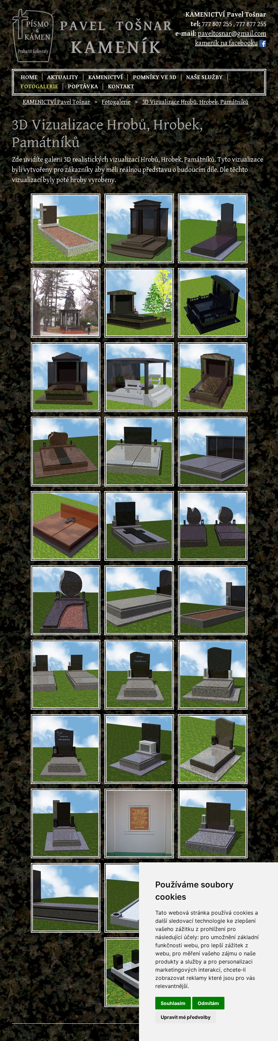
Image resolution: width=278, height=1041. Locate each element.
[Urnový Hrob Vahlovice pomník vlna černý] (212, 675)
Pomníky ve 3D (154, 77)
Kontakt (121, 86)
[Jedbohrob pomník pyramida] (212, 228)
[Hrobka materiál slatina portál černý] (212, 451)
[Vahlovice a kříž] (65, 228)
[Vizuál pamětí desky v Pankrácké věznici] (139, 823)
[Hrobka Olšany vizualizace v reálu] (65, 303)
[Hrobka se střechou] (139, 377)
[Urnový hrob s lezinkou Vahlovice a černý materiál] (65, 823)
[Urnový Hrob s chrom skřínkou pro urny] (139, 749)
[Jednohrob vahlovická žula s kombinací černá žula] (139, 600)
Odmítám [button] (208, 1003)
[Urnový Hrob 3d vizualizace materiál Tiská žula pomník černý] (212, 823)
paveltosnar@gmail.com (232, 34)
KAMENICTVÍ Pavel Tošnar (56, 102)
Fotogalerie (39, 86)
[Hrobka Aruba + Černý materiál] (139, 303)
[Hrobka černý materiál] (212, 303)
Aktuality (62, 77)
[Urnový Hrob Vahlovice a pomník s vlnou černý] (139, 675)
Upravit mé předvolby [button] (186, 1017)
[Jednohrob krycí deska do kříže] (139, 526)
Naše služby (204, 77)
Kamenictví (105, 77)
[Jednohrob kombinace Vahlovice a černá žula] (65, 898)
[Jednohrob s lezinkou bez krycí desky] (212, 600)
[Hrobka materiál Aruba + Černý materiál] (212, 377)
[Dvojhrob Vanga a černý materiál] (65, 526)
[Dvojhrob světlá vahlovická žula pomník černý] (139, 451)
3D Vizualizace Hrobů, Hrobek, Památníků (195, 102)
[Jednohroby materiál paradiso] (212, 526)
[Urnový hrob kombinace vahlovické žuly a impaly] (212, 749)
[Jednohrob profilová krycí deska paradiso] (65, 600)
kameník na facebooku (226, 43)
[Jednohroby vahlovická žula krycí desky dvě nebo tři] (65, 675)
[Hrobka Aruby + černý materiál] (65, 377)
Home (29, 77)
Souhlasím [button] (173, 1003)
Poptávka (83, 86)
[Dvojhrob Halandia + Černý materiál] (65, 451)
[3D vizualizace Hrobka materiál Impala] (139, 228)
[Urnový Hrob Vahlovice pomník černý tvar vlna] (65, 749)
